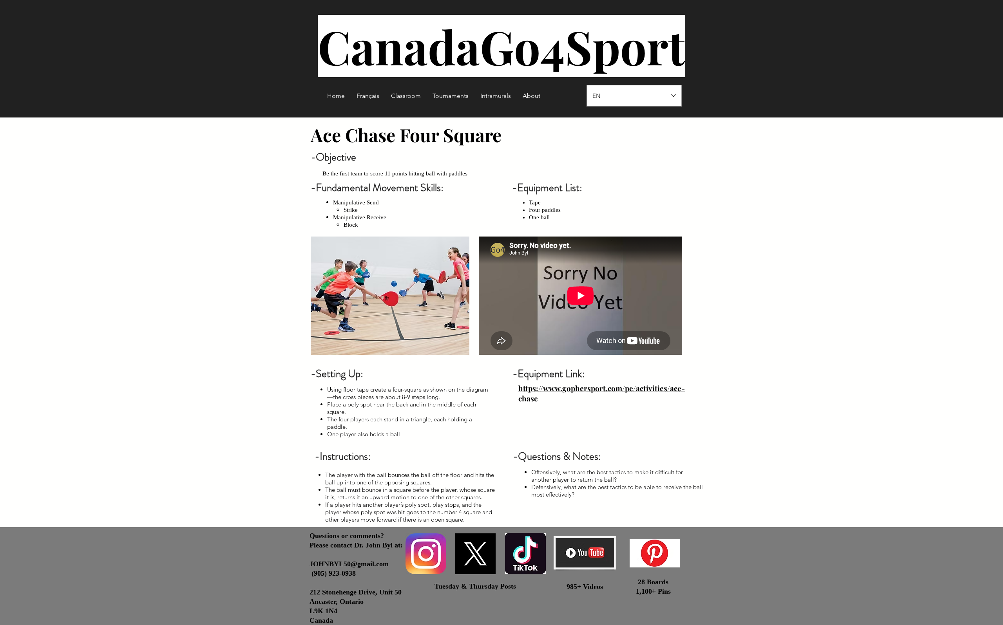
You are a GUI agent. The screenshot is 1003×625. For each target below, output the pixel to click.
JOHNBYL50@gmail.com (349, 564)
